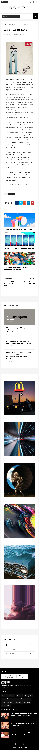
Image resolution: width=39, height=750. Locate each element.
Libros (14, 699)
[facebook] (27, 2)
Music (27, 699)
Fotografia (28, 696)
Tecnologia (12, 25)
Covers (4, 696)
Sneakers (27, 702)
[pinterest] (33, 2)
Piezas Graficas (7, 702)
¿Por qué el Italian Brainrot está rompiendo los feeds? (16, 268)
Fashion (19, 696)
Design (12, 696)
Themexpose (23, 747)
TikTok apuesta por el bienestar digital (19, 248)
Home (5, 25)
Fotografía (5, 699)
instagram (21, 649)
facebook (21, 645)
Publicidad (18, 702)
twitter (21, 653)
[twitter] (36, 2)
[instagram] (30, 2)
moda (20, 699)
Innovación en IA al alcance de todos (18, 229)
